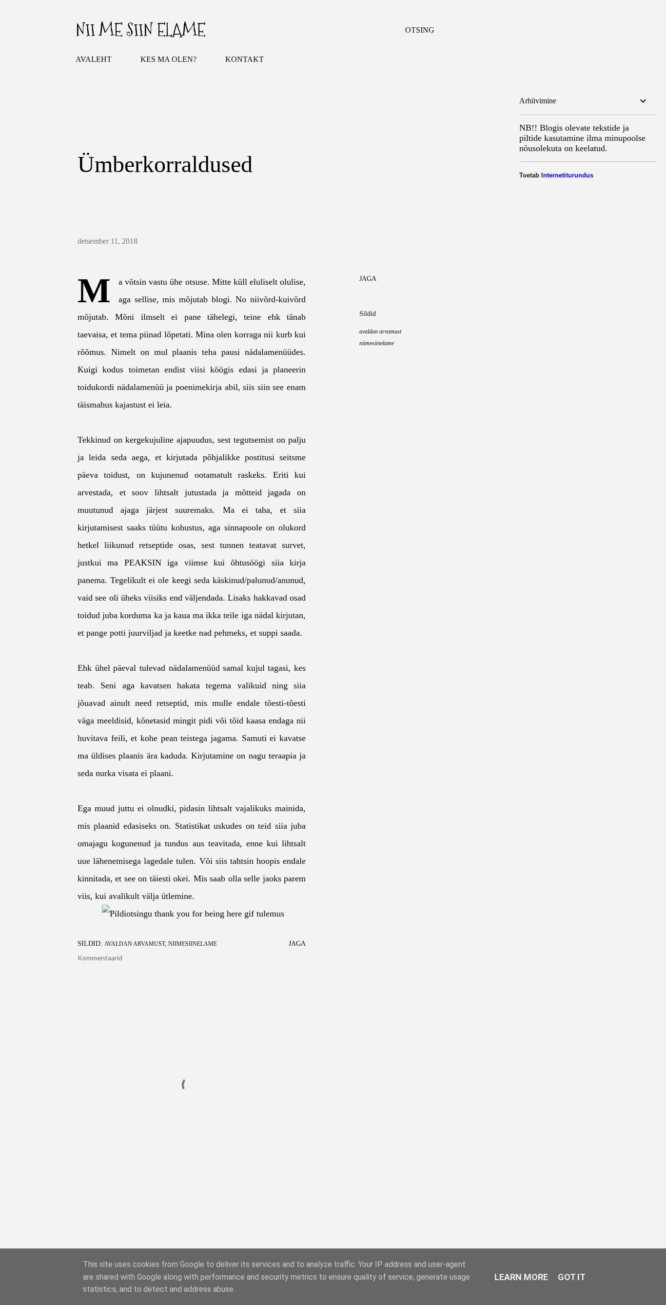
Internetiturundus (567, 175)
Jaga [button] (367, 278)
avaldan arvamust (380, 331)
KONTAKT (244, 59)
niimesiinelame (376, 343)
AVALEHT (94, 59)
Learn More (521, 1277)
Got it (572, 1277)
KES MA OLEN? (168, 59)
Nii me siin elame (140, 30)
